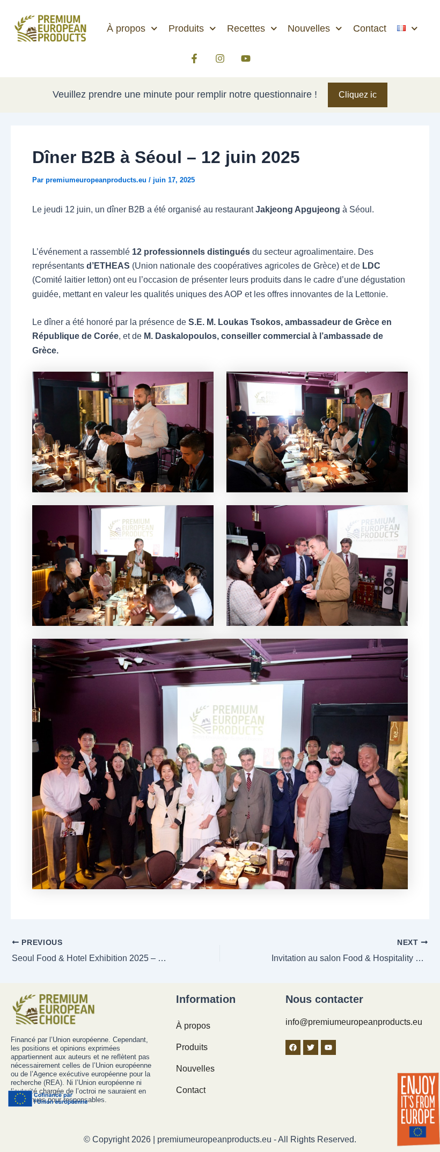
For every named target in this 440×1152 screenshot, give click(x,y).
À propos (126, 28)
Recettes (246, 28)
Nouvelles (309, 28)
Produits (186, 28)
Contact (369, 28)
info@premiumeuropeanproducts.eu (353, 1022)
